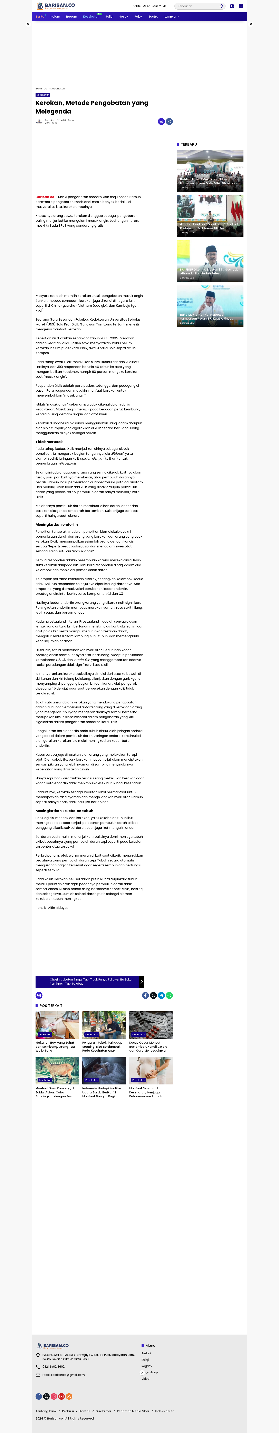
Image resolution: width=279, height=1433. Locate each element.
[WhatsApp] (169, 995)
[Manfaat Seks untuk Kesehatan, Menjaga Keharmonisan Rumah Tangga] (151, 1070)
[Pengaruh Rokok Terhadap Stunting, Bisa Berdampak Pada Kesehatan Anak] (104, 1025)
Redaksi (49, 120)
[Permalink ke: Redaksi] (40, 121)
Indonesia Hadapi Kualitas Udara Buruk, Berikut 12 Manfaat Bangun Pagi (102, 1092)
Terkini (146, 1353)
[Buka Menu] (241, 6)
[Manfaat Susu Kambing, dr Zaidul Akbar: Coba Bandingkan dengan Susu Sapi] (57, 1070)
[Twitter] (153, 995)
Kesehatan (43, 94)
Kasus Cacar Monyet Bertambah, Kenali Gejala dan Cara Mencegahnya (148, 1047)
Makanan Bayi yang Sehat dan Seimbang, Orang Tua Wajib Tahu (55, 1047)
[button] (221, 6)
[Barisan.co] (56, 6)
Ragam (147, 1366)
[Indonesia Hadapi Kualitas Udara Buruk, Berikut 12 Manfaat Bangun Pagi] (104, 1070)
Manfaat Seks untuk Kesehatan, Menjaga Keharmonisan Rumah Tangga (145, 1092)
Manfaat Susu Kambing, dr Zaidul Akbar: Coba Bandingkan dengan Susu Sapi (55, 1092)
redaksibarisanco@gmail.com (63, 1375)
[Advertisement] (139, 53)
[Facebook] (145, 995)
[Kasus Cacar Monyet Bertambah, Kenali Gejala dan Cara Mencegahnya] (151, 1025)
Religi (145, 1360)
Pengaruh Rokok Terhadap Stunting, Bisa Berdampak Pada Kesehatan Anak (102, 1047)
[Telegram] (161, 995)
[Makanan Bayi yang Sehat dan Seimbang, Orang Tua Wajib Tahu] (57, 1025)
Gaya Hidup (150, 1372)
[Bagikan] (169, 121)
